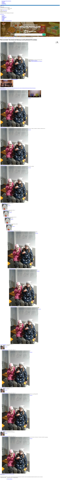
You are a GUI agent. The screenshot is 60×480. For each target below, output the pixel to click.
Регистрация (2, 14)
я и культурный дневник (11, 37)
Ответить (29, 98)
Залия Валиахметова (14, 79)
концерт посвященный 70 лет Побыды (36, 61)
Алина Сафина (4, 203)
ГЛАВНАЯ (1, 37)
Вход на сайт (2, 5)
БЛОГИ (5, 37)
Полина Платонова (3, 344)
